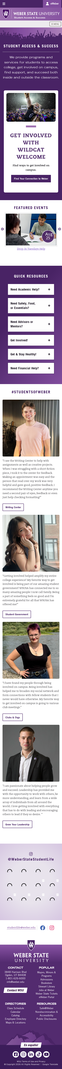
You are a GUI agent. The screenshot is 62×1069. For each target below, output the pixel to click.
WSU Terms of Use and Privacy (31, 1061)
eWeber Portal (46, 997)
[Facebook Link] (16, 1054)
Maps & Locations (15, 1022)
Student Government (16, 614)
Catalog (15, 1015)
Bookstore (46, 982)
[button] (31, 289)
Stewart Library (46, 986)
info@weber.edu (15, 981)
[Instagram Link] (23, 1054)
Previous (2, 229)
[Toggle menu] (4, 3)
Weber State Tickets (47, 993)
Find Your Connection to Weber (31, 178)
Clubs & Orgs (12, 717)
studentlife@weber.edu (21, 928)
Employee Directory (15, 1018)
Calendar (15, 1011)
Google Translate (50, 1064)
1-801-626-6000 (15, 978)
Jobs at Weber (46, 990)
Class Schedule (15, 1008)
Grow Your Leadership (17, 824)
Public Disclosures (46, 1018)
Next (59, 229)
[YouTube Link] (46, 1054)
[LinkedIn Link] (31, 1054)
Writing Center (13, 507)
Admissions (46, 979)
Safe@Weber (46, 1008)
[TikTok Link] (38, 1054)
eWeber (55, 3)
